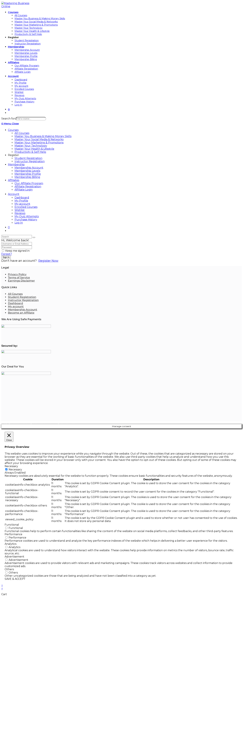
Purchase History (26, 219)
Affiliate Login (24, 189)
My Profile (21, 200)
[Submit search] (34, 237)
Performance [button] (13, 534)
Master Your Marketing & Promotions (39, 142)
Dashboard (22, 197)
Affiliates (13, 180)
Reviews (20, 213)
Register (13, 155)
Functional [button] (12, 524)
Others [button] (9, 569)
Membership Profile (28, 173)
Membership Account (29, 167)
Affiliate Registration (28, 186)
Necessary (15, 469)
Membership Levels (27, 170)
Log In (19, 222)
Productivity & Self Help (30, 151)
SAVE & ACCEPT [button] (15, 578)
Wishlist (20, 210)
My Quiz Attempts (27, 216)
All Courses (22, 133)
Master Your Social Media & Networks (39, 139)
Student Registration (28, 158)
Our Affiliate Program (29, 183)
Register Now (48, 261)
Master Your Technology (31, 145)
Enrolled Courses (26, 207)
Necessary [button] (11, 466)
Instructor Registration (30, 161)
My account (22, 203)
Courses (13, 130)
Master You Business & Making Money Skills (43, 136)
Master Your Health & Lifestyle (34, 148)
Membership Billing (27, 177)
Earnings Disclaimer (21, 280)
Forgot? (6, 253)
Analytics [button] (10, 543)
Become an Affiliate (21, 312)
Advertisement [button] (14, 556)
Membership (16, 164)
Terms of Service (19, 277)
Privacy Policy (17, 274)
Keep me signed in (17, 250)
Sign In (6, 257)
